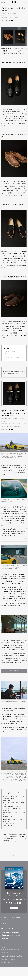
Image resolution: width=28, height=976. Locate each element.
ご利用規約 (3, 947)
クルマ (9, 418)
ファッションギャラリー (11, 13)
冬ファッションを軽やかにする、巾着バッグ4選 (13, 357)
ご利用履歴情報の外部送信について (8, 952)
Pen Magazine (5, 917)
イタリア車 (15, 418)
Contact (9, 920)
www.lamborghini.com (8, 823)
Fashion (3, 13)
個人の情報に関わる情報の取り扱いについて (10, 949)
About (3, 920)
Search (10, 924)
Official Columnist (16, 917)
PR (2, 418)
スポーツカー (21, 418)
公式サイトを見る (14, 670)
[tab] (2, 2)
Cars (5, 418)
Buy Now (13, 908)
